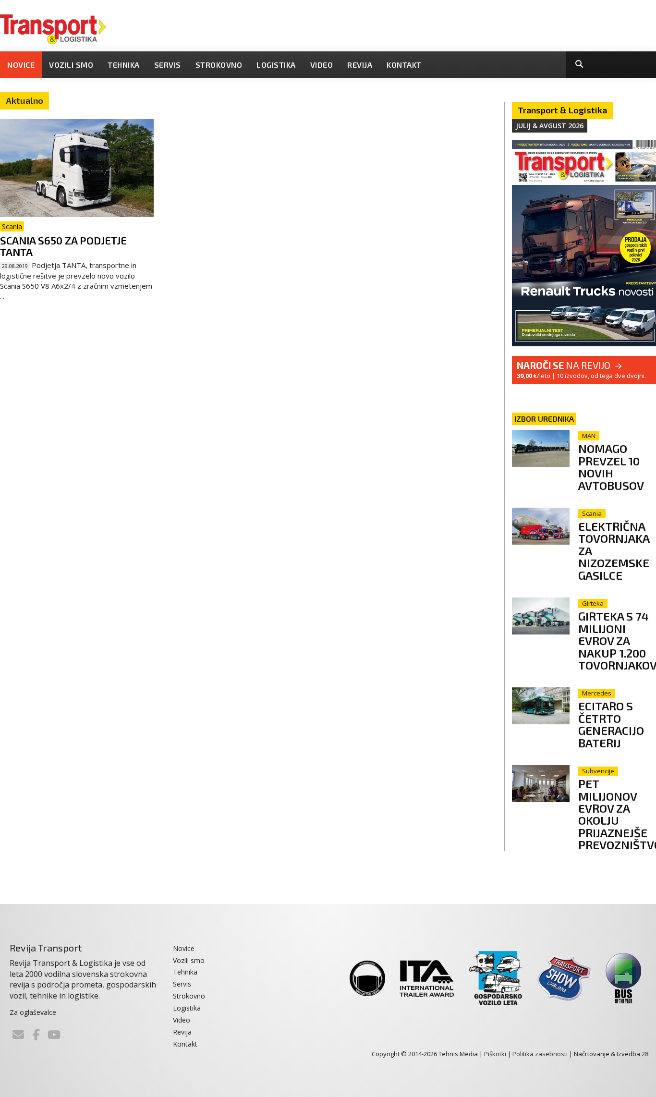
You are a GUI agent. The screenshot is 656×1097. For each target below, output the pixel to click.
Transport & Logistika (562, 110)
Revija (359, 64)
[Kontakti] (18, 1034)
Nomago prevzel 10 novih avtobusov (611, 466)
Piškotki (495, 1053)
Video (321, 64)
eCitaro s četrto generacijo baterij (611, 724)
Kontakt (404, 64)
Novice (21, 64)
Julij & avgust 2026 (549, 125)
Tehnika (124, 64)
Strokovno (219, 64)
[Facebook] (36, 1034)
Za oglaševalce (33, 1012)
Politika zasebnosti (540, 1053)
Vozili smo (71, 64)
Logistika (276, 64)
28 (645, 1053)
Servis (167, 64)
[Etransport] (53, 28)
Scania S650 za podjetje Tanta (63, 246)
